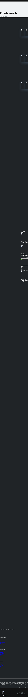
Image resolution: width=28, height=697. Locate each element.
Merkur (1, 652)
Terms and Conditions (22, 693)
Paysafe (2, 643)
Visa (1, 641)
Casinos (2, 665)
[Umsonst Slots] (5, 693)
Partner (1, 666)
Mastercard (2, 639)
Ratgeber (2, 668)
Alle (1, 664)
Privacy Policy (20, 692)
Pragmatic (2, 655)
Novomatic (2, 653)
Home (4, 695)
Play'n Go (2, 654)
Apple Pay (2, 642)
